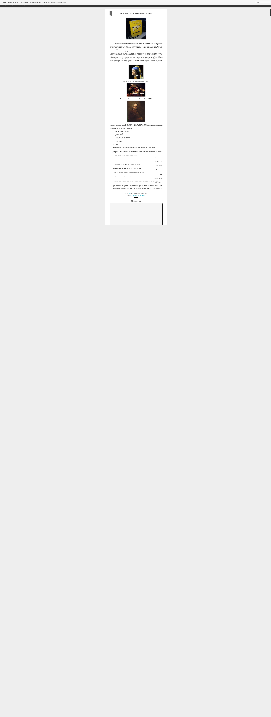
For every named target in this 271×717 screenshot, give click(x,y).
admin (130, 193)
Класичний (3, 6)
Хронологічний (40, 6)
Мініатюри (9, 6)
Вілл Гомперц (133, 195)
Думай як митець (141, 195)
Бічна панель (25, 6)
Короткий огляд (32, 6)
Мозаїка (19, 6)
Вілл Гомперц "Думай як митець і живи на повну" (136, 13)
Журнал (14, 6)
